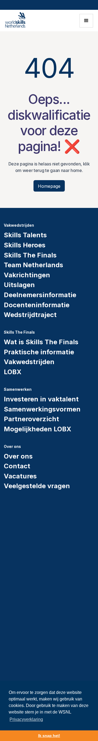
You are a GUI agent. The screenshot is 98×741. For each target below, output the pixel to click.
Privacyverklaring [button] (26, 719)
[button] (86, 20)
